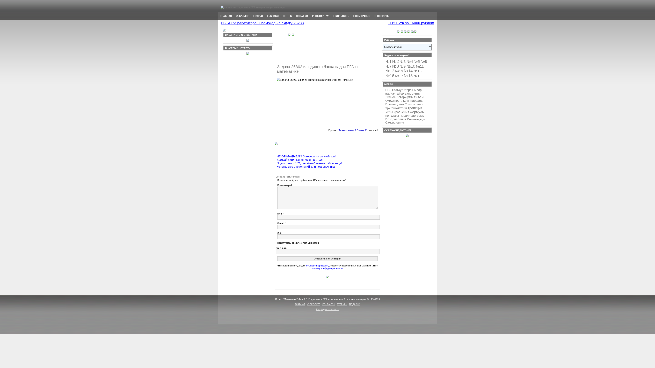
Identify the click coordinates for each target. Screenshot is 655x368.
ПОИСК (287, 16)
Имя (280, 213)
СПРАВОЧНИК (361, 16)
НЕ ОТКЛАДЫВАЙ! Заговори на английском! (306, 156)
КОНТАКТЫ (328, 304)
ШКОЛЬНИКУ (341, 16)
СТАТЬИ (258, 16)
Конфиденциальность (327, 309)
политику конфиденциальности (327, 268)
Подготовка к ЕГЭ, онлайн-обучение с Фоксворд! (309, 163)
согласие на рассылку (317, 265)
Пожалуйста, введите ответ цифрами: (298, 243)
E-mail (281, 223)
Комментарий (284, 185)
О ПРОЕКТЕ (381, 16)
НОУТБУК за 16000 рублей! (411, 23)
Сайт (279, 233)
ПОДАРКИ (302, 16)
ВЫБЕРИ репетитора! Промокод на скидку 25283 (262, 23)
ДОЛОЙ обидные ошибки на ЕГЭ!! (300, 160)
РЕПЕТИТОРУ (320, 16)
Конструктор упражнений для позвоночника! (306, 166)
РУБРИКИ (273, 16)
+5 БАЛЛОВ (242, 16)
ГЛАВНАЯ (226, 16)
